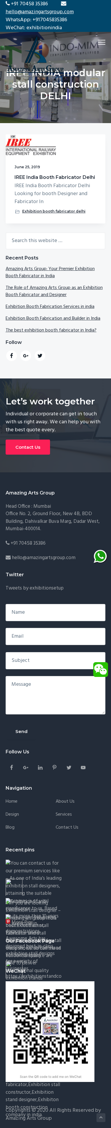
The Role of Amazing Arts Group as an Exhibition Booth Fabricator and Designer (54, 291)
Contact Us (27, 447)
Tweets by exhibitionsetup (35, 588)
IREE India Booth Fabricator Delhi (55, 177)
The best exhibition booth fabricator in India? (51, 330)
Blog (10, 827)
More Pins (22, 922)
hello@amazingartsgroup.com (40, 12)
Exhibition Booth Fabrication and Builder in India (53, 318)
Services (64, 814)
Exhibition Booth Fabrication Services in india (50, 307)
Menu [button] (95, 42)
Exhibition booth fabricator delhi (54, 211)
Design (12, 814)
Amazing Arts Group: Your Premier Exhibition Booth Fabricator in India (50, 272)
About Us (65, 801)
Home (11, 801)
